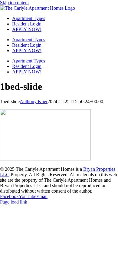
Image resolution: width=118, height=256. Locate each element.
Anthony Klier (34, 101)
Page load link (13, 201)
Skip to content (14, 2)
